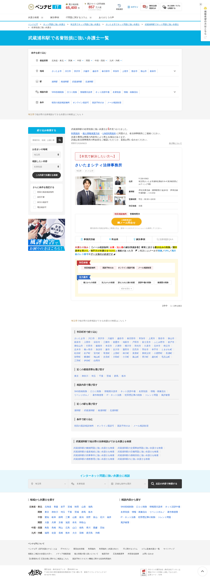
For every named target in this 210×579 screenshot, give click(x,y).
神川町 (126, 353)
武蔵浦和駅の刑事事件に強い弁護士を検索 (93, 455)
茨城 (109, 376)
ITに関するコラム (130, 549)
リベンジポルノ (81, 395)
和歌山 (82, 522)
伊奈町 (87, 360)
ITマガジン (65, 549)
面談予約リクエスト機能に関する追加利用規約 (91, 559)
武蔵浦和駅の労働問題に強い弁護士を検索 (138, 452)
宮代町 (97, 353)
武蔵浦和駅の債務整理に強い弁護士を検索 (93, 459)
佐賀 (54, 533)
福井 (109, 517)
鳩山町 (97, 357)
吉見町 (106, 357)
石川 (102, 517)
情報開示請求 (86, 92)
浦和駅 (55, 81)
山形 (83, 507)
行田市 (89, 346)
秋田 (77, 507)
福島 (90, 507)
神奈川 (85, 376)
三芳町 (77, 360)
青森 (56, 507)
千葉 (101, 376)
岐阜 (54, 517)
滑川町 (145, 357)
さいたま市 (57, 71)
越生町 (155, 357)
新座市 (153, 71)
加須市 (99, 349)
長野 (88, 517)
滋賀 (67, 522)
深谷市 (97, 342)
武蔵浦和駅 (77, 81)
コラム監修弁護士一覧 (150, 549)
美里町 (135, 353)
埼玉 (93, 376)
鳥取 (47, 528)
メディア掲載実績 (63, 554)
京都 (61, 522)
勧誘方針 (105, 554)
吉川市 (116, 349)
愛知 (47, 517)
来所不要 (41, 197)
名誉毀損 (117, 92)
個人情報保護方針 (91, 133)
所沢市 (77, 71)
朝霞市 (116, 342)
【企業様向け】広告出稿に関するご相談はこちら (48, 559)
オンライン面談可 (81, 102)
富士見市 (146, 342)
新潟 (81, 517)
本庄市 (108, 346)
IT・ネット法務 (114, 395)
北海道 (48, 507)
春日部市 (106, 71)
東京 (76, 376)
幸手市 (155, 349)
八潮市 (118, 346)
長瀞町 (169, 353)
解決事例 (54, 17)
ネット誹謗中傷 (102, 92)
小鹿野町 (158, 353)
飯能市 (99, 346)
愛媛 (95, 528)
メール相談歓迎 (114, 102)
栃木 (124, 376)
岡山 (61, 528)
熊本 (67, 533)
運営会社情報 (78, 549)
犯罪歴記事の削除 (133, 395)
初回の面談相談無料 (61, 102)
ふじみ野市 (159, 342)
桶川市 (128, 346)
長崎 (61, 533)
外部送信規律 (133, 554)
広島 (67, 528)
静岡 (61, 517)
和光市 (138, 346)
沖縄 (97, 533)
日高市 (135, 349)
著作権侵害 (98, 395)
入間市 (87, 342)
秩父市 (167, 346)
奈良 (74, 522)
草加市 (116, 71)
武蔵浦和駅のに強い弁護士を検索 (134, 459)
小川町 (126, 357)
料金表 (115, 239)
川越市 (86, 71)
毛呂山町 (165, 357)
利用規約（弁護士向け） (109, 549)
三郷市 (106, 342)
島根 (54, 528)
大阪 (47, 522)
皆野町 (77, 357)
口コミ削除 (72, 92)
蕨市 (107, 349)
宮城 (70, 507)
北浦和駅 (89, 81)
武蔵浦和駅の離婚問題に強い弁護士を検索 (93, 448)
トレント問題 (151, 395)
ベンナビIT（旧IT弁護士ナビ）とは (42, 549)
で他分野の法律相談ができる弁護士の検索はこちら (54, 114)
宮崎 (81, 533)
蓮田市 (126, 349)
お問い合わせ (148, 554)
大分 (74, 533)
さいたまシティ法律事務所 (98, 165)
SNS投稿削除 (58, 92)
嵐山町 (135, 357)
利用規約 (75, 133)
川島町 (116, 357)
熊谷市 (134, 71)
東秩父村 (146, 353)
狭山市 (144, 71)
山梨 (74, 517)
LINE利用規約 (109, 133)
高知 (102, 528)
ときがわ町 (166, 349)
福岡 (47, 533)
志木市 (77, 349)
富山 (95, 517)
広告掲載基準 (118, 554)
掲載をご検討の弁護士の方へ (40, 554)
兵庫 (54, 522)
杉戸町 (87, 353)
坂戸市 (171, 342)
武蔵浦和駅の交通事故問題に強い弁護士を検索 (140, 448)
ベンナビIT (33, 24)
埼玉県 (78, 171)
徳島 (81, 528)
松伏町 (77, 353)
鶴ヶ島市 (88, 349)
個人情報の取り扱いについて (86, 554)
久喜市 (147, 346)
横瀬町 (87, 357)
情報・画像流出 (131, 92)
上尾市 (125, 71)
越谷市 (96, 71)
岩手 (63, 507)
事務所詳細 (89, 239)
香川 (88, 528)
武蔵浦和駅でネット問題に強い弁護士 (162, 24)
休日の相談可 (42, 202)
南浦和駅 (65, 81)
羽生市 (145, 349)
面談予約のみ (98, 102)
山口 (74, 528)
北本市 (157, 346)
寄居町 (106, 353)
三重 (67, 517)
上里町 (116, 353)
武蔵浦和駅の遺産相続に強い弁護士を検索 (93, 452)
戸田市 (135, 342)
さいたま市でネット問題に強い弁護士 (123, 24)
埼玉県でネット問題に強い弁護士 (85, 24)
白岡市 (97, 360)
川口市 (68, 71)
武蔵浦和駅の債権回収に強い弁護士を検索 (138, 455)
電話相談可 (41, 207)
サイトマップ (168, 549)
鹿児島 (89, 533)
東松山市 (78, 346)
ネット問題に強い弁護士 (54, 24)
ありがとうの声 (106, 17)
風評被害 (165, 395)
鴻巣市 (126, 342)
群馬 (116, 376)
